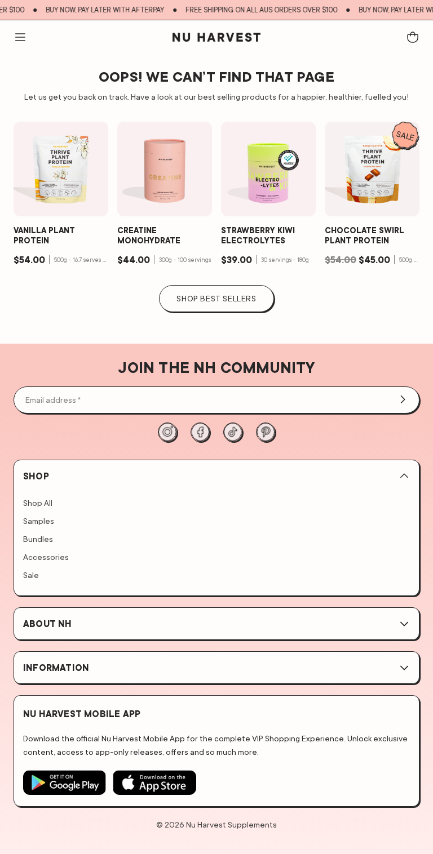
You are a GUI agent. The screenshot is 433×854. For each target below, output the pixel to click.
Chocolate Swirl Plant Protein (364, 235)
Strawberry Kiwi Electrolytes (258, 235)
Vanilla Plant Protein (44, 235)
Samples (38, 520)
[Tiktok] (232, 432)
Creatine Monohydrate (148, 235)
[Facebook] (200, 432)
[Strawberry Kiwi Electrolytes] (268, 169)
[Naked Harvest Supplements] (216, 37)
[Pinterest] (265, 432)
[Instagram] (167, 432)
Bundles (38, 538)
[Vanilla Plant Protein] (61, 169)
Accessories (46, 556)
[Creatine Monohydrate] (164, 169)
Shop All (37, 502)
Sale (31, 575)
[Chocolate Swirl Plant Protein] (372, 169)
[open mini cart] (412, 37)
